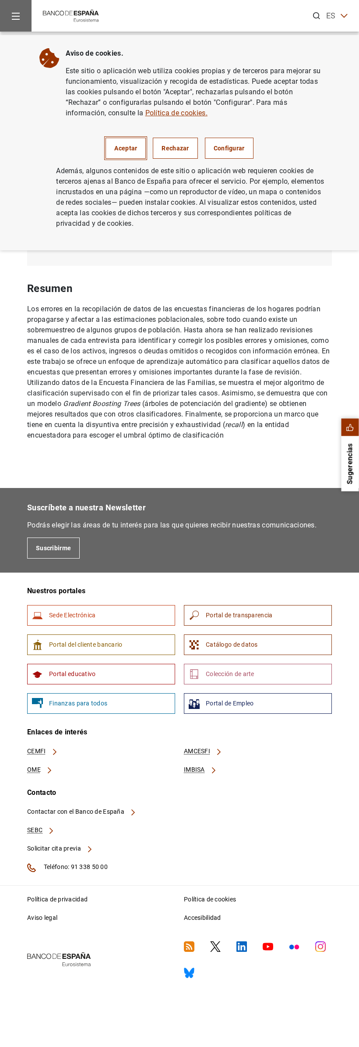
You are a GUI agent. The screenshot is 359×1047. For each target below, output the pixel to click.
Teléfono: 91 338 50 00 (75, 866)
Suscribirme (53, 548)
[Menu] (16, 16)
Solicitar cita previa (54, 848)
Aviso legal (42, 917)
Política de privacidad (57, 899)
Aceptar (125, 148)
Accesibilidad (202, 917)
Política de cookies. (176, 113)
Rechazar (175, 148)
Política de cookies (210, 899)
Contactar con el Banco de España (76, 811)
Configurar (229, 148)
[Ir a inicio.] (71, 15)
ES (331, 15)
